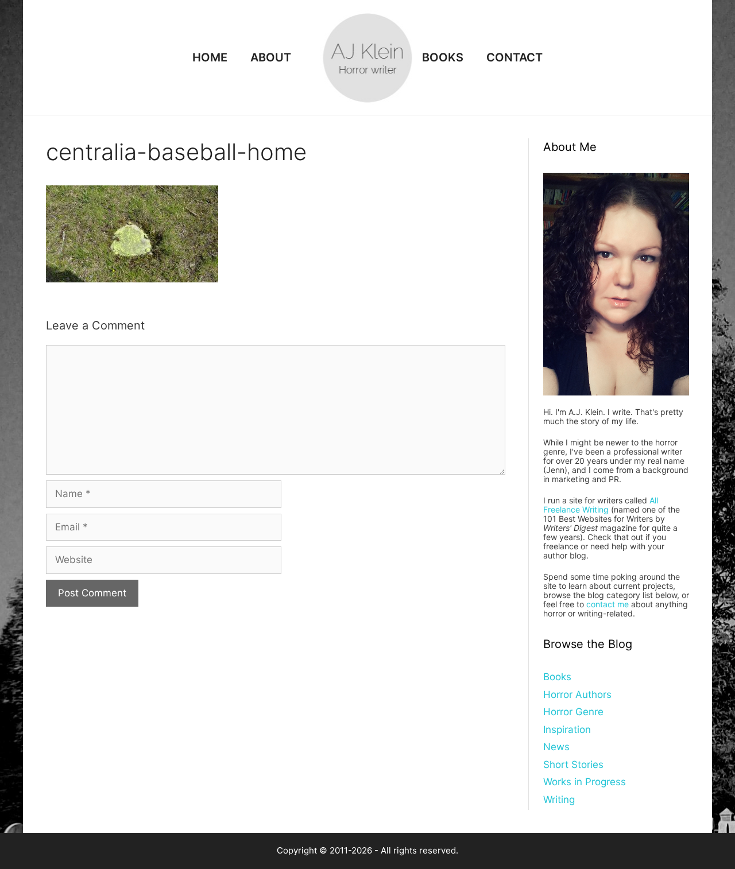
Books (442, 57)
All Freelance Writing (600, 504)
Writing (559, 799)
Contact (514, 57)
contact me (607, 604)
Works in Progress (584, 781)
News (556, 746)
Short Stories (573, 764)
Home (209, 57)
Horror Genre (573, 711)
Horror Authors (577, 694)
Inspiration (567, 729)
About (270, 57)
